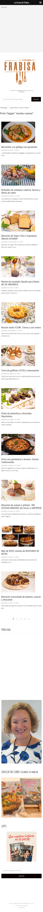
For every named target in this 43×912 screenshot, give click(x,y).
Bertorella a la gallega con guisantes (19, 147)
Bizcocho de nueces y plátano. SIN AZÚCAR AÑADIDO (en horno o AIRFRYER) (21, 506)
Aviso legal (21, 907)
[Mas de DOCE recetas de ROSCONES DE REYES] (21, 536)
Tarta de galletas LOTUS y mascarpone (20, 370)
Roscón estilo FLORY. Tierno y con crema (21, 327)
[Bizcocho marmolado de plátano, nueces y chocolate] (21, 581)
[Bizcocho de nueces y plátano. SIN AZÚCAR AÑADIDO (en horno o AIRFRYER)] (21, 490)
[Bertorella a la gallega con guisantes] (21, 132)
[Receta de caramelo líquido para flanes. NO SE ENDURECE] (21, 266)
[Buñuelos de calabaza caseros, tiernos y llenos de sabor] (21, 175)
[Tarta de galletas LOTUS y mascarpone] (21, 355)
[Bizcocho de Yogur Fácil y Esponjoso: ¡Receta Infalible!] (21, 220)
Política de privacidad (21, 905)
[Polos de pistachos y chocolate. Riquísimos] (21, 398)
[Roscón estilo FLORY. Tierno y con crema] (21, 312)
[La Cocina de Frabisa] (21, 72)
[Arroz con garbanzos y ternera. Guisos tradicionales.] (21, 444)
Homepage (3, 108)
